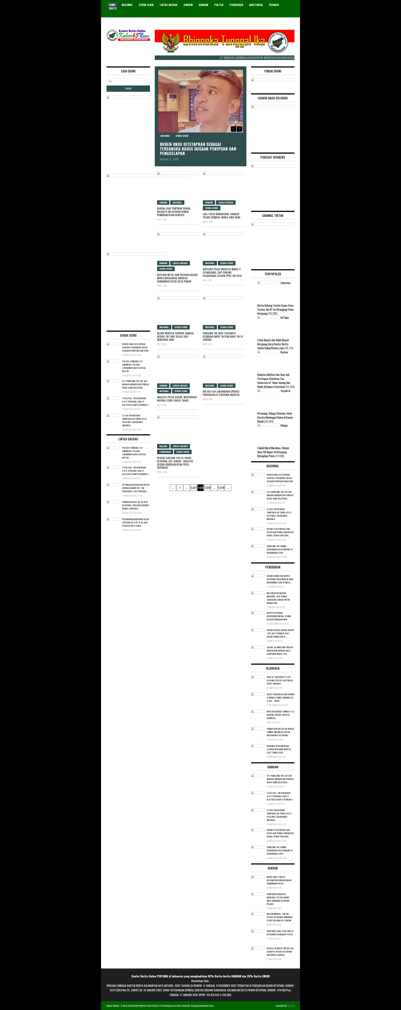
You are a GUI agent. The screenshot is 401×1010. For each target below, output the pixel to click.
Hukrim (188, 5)
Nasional (127, 5)
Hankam (203, 5)
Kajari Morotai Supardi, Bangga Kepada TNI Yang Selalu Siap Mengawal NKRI (175, 336)
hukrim (209, 202)
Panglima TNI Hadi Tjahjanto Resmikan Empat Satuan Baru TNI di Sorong (223, 336)
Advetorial (256, 5)
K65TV (113, 8)
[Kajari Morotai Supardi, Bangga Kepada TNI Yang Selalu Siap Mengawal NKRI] (177, 310)
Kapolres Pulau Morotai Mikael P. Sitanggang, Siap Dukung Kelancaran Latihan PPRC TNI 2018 (222, 272)
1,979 (221, 488)
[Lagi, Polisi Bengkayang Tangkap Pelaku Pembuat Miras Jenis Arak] (223, 185)
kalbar (163, 446)
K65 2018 (290, 1005)
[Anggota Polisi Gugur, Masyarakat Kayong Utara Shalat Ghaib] (177, 368)
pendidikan (165, 451)
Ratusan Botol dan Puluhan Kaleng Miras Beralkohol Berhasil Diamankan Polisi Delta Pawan (177, 278)
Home (112, 5)
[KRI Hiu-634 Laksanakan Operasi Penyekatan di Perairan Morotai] (223, 368)
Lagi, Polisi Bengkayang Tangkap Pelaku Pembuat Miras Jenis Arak (221, 215)
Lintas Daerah (169, 5)
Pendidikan (236, 5)
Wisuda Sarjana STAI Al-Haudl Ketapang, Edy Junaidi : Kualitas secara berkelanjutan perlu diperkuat (175, 463)
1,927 (194, 488)
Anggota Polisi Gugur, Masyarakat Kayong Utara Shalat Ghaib (177, 398)
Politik (219, 5)
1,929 (207, 488)
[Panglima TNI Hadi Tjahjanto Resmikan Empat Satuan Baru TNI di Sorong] (223, 310)
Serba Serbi (146, 5)
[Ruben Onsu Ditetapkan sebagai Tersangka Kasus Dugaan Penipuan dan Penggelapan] (200, 101)
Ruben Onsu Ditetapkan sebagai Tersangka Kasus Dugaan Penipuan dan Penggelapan (198, 148)
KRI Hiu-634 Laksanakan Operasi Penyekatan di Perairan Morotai (221, 393)
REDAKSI (274, 5)
